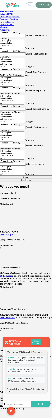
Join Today (43, 5)
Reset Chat (36, 342)
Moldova (10, 317)
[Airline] (12, 48)
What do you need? (35, 164)
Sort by (16, 32)
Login (30, 5)
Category (29, 48)
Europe (9, 234)
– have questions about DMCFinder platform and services (23, 379)
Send (40, 404)
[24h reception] (12, 41)
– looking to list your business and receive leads (22, 370)
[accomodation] (12, 43)
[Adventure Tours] (12, 46)
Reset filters (26, 180)
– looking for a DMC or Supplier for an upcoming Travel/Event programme (25, 360)
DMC (3, 234)
